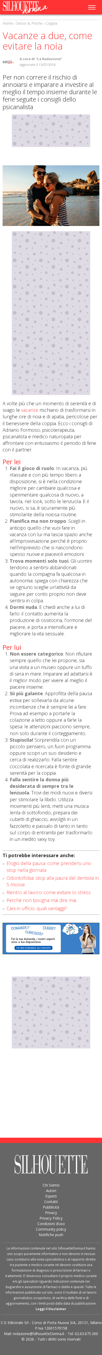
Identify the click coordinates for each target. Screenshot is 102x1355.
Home (8, 23)
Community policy (51, 1229)
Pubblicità (51, 1207)
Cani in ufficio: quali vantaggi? (37, 908)
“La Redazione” (49, 58)
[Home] (31, 7)
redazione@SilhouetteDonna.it (38, 1333)
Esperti (51, 1196)
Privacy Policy (51, 1218)
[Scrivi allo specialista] (51, 938)
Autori (51, 1190)
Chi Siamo (51, 1185)
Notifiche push (51, 1234)
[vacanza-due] (51, 195)
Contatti (51, 1201)
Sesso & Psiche (29, 23)
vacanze (29, 410)
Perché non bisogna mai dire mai (41, 900)
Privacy (51, 1212)
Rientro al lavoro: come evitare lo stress (49, 892)
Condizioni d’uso (51, 1223)
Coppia (51, 23)
